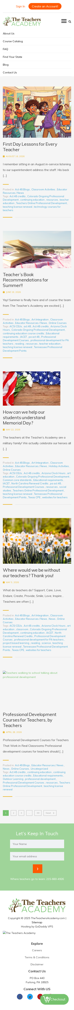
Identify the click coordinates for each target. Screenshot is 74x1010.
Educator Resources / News (31, 322)
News (52, 618)
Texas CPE (34, 497)
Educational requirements (48, 480)
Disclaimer (37, 964)
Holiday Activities (59, 466)
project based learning (16, 642)
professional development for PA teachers (39, 639)
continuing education (32, 199)
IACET (24, 336)
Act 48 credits (17, 196)
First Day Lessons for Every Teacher (30, 146)
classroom (22, 629)
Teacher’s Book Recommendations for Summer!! (25, 280)
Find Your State (12, 57)
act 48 (27, 326)
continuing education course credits (24, 333)
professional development (40, 778)
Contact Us (10, 72)
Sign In (20, 6)
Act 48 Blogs (22, 189)
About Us (8, 33)
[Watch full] (37, 112)
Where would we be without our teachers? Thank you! (31, 572)
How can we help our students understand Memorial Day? (24, 417)
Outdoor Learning (13, 778)
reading (20, 343)
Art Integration (40, 319)
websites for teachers (55, 497)
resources (52, 199)
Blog (6, 64)
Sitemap (37, 922)
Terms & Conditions (37, 957)
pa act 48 (34, 336)
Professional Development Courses (24, 486)
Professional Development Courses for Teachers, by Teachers (29, 720)
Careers (37, 950)
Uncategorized (39, 768)
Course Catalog (13, 41)
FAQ (5, 49)
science (46, 642)
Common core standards (17, 480)
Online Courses (58, 322)
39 (38, 812)
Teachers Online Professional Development (41, 203)
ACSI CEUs (16, 326)
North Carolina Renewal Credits (30, 483)
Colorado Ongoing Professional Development (38, 329)
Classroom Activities (43, 189)
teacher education (50, 343)
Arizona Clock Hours (54, 473)
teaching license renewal (18, 206)
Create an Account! (45, 6)
